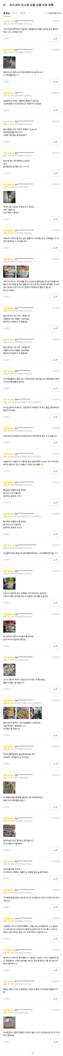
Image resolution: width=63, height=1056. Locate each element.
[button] (5, 5)
